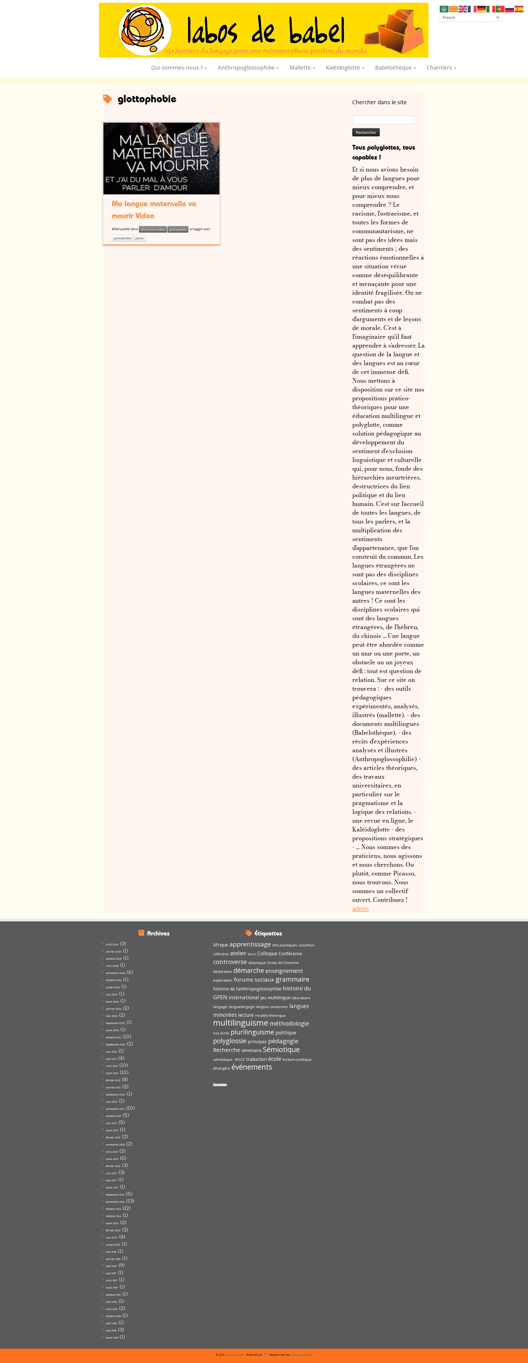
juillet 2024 (113, 987)
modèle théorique (270, 1015)
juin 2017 (111, 1173)
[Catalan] (453, 8)
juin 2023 (111, 1015)
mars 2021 (112, 1073)
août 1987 (111, 1266)
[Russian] (510, 8)
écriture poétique (297, 1059)
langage (220, 1006)
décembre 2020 (115, 1094)
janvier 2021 (113, 1087)
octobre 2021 (113, 1037)
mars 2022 (112, 1030)
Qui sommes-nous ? (177, 67)
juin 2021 (111, 1051)
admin (360, 908)
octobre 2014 (113, 1216)
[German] (481, 8)
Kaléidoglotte (343, 67)
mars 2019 (112, 1130)
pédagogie (283, 1041)
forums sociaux (254, 979)
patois (139, 238)
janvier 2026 (113, 951)
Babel (252, 954)
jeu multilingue (275, 998)
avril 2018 (112, 1151)
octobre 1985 (113, 1316)
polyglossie (229, 1040)
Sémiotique (281, 1049)
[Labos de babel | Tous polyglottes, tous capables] (264, 30)
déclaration (222, 971)
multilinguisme (240, 1022)
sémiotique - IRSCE (229, 1059)
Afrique (220, 945)
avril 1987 (111, 1280)
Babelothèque (394, 67)
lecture (246, 1015)
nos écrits (221, 1033)
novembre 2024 (115, 972)
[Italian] (491, 8)
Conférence (290, 954)
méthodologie (289, 1023)
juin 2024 (111, 994)
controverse (230, 961)
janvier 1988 (113, 1258)
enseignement (284, 970)
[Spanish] (519, 8)
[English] (463, 8)
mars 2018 (112, 1158)
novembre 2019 (115, 1108)
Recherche (226, 1050)
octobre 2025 (114, 958)
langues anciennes (272, 1006)
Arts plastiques (284, 945)
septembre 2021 (115, 1044)
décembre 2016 (115, 1194)
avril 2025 (112, 965)
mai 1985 (111, 1330)
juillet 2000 (113, 1244)
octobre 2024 (114, 980)
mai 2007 (111, 1237)
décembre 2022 (115, 1023)
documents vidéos (153, 229)
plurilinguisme (252, 1032)
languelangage (241, 1006)
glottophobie (177, 229)
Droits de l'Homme (283, 962)
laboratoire (301, 997)
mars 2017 (112, 1187)
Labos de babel (234, 1354)
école (274, 1058)
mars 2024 (112, 1001)
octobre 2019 (113, 1115)
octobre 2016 (113, 1208)
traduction (256, 1059)
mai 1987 (111, 1273)
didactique (257, 962)
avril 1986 (111, 1308)
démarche (248, 970)
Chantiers (440, 67)
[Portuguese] (500, 8)
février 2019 (113, 1137)
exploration (222, 980)
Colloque (267, 953)
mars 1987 (112, 1287)
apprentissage (250, 944)
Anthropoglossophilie (247, 67)
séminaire (251, 1050)
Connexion (220, 1084)
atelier (238, 953)
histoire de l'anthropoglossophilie (247, 989)
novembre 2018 (115, 1144)
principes (257, 1042)
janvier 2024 (113, 1008)
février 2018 (113, 1166)
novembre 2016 (115, 1201)
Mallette (301, 67)
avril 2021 (112, 1065)
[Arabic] (444, 8)
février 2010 (113, 1230)
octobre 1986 (113, 1294)
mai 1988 (111, 1251)
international (244, 997)
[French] (472, 8)
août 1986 (111, 1301)
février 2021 (113, 1080)
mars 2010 (112, 1223)
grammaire (292, 979)
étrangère (221, 1068)
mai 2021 (111, 1058)
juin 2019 (111, 1123)
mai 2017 (111, 1180)
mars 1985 (112, 1337)
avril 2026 (112, 944)
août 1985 (111, 1323)
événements (252, 1067)
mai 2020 (111, 1101)
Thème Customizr (301, 1354)
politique (286, 1032)
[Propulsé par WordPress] (265, 1354)
